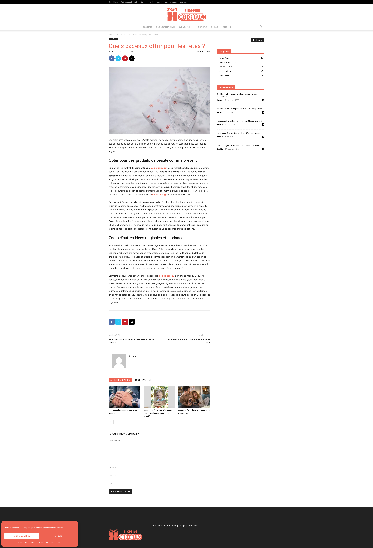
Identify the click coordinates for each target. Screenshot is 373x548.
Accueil (112, 35)
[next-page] (115, 422)
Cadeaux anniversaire (129, 2)
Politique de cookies (26, 542)
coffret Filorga (159, 194)
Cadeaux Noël (147, 2)
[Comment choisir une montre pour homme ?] (124, 397)
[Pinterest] (125, 58)
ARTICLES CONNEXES (120, 380)
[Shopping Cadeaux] (186, 14)
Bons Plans (113, 2)
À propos (183, 2)
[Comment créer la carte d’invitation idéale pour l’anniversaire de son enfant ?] (159, 397)
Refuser (58, 536)
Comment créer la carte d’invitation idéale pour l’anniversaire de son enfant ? (158, 413)
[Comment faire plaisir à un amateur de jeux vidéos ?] (194, 397)
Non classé (224, 75)
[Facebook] (112, 58)
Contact (173, 2)
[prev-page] (110, 422)
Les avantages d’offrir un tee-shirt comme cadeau (238, 145)
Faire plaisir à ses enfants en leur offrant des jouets (238, 133)
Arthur (115, 52)
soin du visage (158, 167)
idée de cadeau (166, 275)
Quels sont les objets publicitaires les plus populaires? (240, 109)
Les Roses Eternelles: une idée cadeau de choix (188, 341)
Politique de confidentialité (49, 542)
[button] (260, 27)
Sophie (220, 149)
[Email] (132, 58)
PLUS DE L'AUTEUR (142, 380)
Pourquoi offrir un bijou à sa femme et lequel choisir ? (132, 341)
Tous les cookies (21, 536)
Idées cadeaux (162, 2)
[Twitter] (118, 58)
